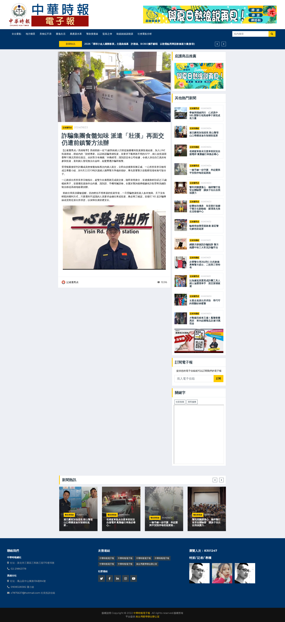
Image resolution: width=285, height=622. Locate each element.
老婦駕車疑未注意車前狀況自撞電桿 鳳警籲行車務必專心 (204, 152)
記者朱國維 (194, 128)
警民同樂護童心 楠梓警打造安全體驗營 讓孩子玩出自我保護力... (163, 522)
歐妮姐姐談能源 (125, 33)
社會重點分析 (145, 33)
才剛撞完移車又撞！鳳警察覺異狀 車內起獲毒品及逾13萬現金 (204, 320)
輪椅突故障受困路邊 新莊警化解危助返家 (204, 227)
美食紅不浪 (46, 33)
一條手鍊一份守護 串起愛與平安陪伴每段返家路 (204, 171)
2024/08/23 (81, 127)
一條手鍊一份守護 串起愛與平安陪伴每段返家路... (120, 524)
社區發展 (180, 402)
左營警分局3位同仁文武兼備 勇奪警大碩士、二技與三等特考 (204, 264)
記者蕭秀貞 (67, 127)
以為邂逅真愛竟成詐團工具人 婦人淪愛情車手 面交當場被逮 (204, 283)
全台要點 (16, 33)
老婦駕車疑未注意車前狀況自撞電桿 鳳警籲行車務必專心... (78, 522)
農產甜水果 (76, 33)
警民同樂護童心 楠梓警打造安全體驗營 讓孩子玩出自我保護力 (204, 190)
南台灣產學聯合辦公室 (146, 564)
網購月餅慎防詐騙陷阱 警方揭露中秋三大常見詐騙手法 (204, 246)
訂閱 (218, 378)
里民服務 (192, 402)
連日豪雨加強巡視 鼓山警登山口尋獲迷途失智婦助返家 (204, 134)
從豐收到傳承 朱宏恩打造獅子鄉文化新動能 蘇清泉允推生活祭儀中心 (204, 208)
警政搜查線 (92, 33)
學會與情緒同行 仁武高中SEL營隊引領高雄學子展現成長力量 (204, 115)
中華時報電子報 (106, 558)
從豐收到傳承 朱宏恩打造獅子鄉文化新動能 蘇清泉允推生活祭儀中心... (206, 522)
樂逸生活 (60, 33)
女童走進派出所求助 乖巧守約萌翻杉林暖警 (204, 302)
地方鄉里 (30, 33)
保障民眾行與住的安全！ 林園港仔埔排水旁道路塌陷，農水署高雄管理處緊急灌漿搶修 (134, 43)
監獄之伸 (107, 33)
